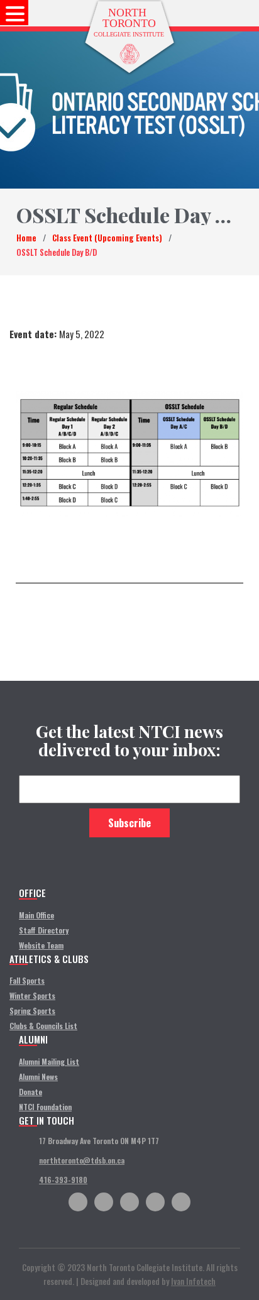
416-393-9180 (63, 1179)
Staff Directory (44, 930)
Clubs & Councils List (43, 1025)
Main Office (36, 915)
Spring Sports (32, 1010)
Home (26, 237)
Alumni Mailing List (49, 1061)
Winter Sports (32, 995)
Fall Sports (27, 980)
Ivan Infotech (193, 1281)
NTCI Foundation (45, 1106)
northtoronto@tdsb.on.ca (81, 1160)
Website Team (41, 945)
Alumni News (38, 1076)
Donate (30, 1091)
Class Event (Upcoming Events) (107, 237)
